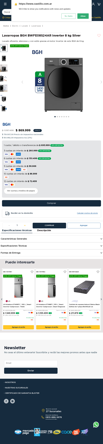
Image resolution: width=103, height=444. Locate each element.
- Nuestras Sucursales (16, 388)
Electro (15, 26)
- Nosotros (10, 382)
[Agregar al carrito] (83, 225)
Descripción (44, 230)
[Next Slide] (101, 299)
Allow (83, 16)
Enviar (31, 371)
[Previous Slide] (2, 299)
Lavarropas (36, 26)
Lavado (24, 26)
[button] (9, 17)
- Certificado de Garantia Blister (21, 393)
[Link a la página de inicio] (6, 26)
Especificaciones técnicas (17, 230)
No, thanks (69, 16)
